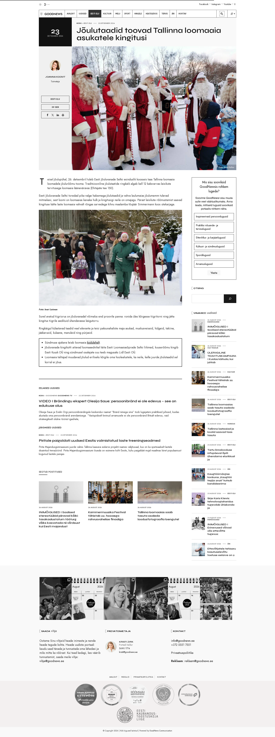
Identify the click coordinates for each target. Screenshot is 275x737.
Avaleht (113, 677)
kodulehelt (93, 343)
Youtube (227, 4)
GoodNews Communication (161, 730)
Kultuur (231, 372)
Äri (228, 469)
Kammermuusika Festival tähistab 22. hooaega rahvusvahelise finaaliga (107, 515)
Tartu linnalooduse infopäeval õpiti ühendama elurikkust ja (221, 454)
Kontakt (161, 677)
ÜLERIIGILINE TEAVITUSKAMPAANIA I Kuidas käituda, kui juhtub (222, 357)
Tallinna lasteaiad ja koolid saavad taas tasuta (220, 432)
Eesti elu (88, 23)
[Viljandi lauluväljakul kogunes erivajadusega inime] (216, 598)
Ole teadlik (212, 347)
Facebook (203, 4)
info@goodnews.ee (183, 641)
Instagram (216, 4)
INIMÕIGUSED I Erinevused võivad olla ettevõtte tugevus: (219, 529)
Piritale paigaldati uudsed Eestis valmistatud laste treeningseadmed (99, 440)
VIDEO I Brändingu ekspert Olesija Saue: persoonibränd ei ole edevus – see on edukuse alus (107, 403)
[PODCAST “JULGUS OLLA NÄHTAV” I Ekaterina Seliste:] (184, 598)
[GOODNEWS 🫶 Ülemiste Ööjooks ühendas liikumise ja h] (152, 598)
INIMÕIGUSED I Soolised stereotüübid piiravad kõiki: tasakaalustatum (221, 331)
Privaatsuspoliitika (182, 653)
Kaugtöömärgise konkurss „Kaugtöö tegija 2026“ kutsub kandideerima (219, 478)
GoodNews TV (65, 395)
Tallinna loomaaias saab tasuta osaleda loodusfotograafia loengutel (158, 515)
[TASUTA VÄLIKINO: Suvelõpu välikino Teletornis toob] (55, 598)
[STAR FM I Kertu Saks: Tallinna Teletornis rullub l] (120, 598)
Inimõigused (213, 322)
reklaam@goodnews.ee (198, 661)
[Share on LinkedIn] (57, 114)
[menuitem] (71, 13)
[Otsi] (230, 298)
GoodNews (51, 395)
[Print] (62, 114)
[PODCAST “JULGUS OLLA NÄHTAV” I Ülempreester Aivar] (88, 598)
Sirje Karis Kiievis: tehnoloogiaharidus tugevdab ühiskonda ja (220, 503)
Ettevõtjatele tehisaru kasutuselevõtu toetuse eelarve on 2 (221, 552)
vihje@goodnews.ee (51, 661)
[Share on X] (52, 114)
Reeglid (125, 677)
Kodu (79, 23)
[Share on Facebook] (47, 114)
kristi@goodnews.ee (128, 652)
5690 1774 (124, 648)
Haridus (231, 423)
